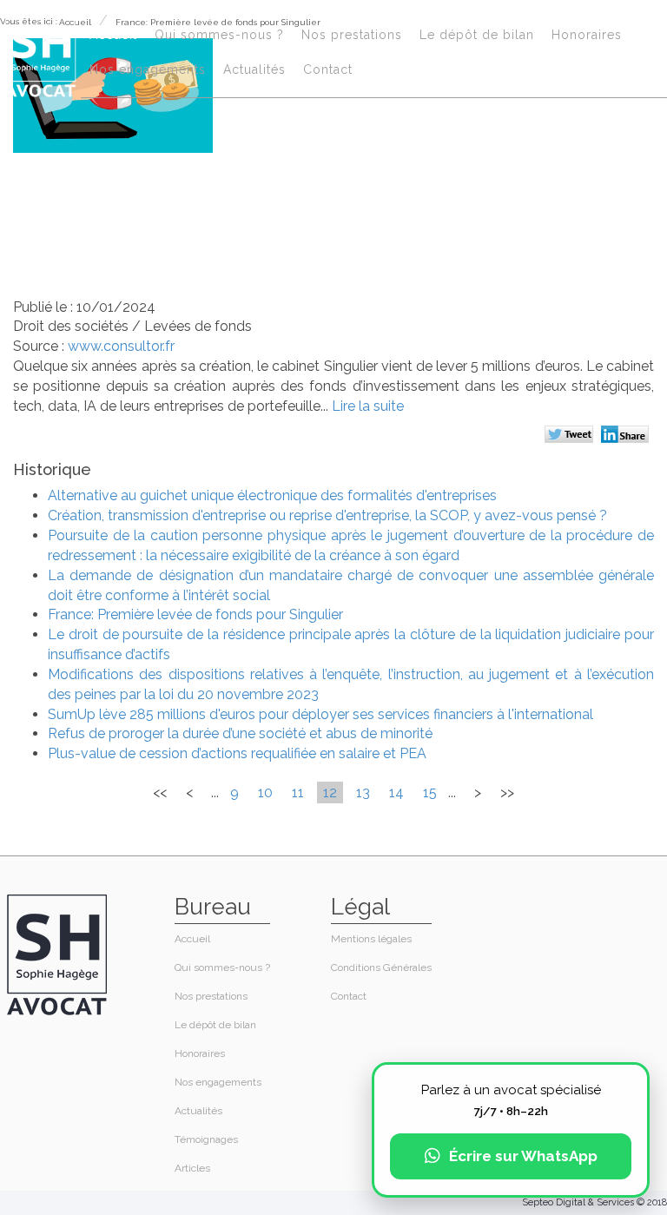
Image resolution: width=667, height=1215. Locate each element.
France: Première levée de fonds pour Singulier (195, 614)
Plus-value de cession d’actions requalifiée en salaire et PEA (237, 753)
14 (396, 792)
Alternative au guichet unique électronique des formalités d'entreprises (272, 495)
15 (430, 792)
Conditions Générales (381, 967)
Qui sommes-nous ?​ (219, 35)
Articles (192, 1168)
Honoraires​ (586, 35)
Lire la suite (368, 406)
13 (363, 792)
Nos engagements (147, 69)
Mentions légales (371, 939)
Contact (328, 69)
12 (330, 792)
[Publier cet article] (571, 436)
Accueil (113, 35)
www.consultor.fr (121, 346)
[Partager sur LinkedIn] (627, 436)
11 (298, 792)
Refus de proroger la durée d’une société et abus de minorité (240, 733)
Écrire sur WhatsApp (523, 1156)
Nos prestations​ (351, 35)
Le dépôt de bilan (476, 35)
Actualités (254, 69)
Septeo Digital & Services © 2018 (594, 1202)
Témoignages (206, 1139)
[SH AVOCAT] (40, 53)
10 (265, 792)
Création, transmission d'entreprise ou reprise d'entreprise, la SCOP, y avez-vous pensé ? (327, 515)
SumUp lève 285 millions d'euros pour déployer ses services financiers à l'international (320, 714)
